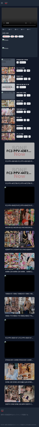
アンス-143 (19, 134)
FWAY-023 (19, 76)
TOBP (28, 112)
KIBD (28, 70)
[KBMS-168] (8, 103)
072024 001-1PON (22, 60)
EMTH (25, 136)
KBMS (28, 103)
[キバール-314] (8, 70)
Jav (17, 62)
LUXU (28, 95)
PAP (28, 120)
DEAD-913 (19, 126)
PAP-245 (19, 117)
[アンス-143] (8, 136)
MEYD (28, 128)
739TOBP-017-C (21, 109)
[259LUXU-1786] (8, 95)
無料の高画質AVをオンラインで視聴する (15, 425)
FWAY (25, 79)
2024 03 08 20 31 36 (22, 84)
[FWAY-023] (8, 79)
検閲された (23, 62)
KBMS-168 (19, 101)
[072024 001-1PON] (8, 62)
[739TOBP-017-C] (8, 112)
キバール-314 (20, 68)
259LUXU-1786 (21, 93)
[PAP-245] (8, 120)
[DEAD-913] (8, 128)
